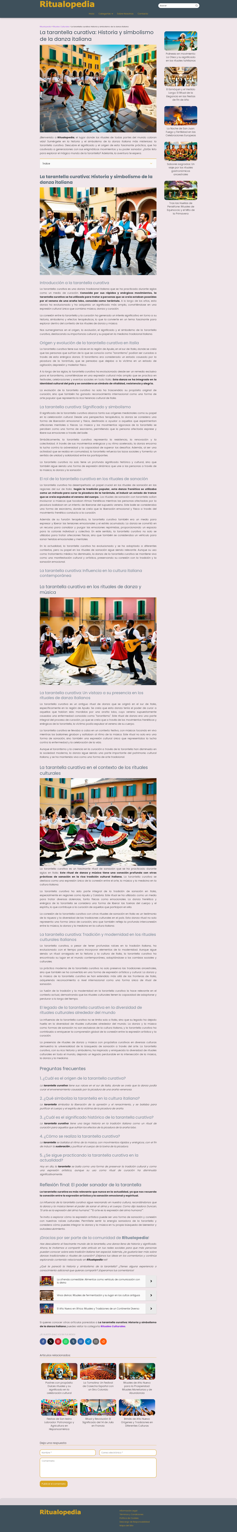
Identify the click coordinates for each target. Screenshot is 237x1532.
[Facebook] (43, 1341)
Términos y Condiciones (131, 1514)
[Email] (96, 1341)
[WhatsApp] (65, 1341)
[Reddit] (103, 1341)
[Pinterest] (58, 1341)
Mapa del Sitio (126, 1525)
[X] (50, 1341)
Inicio (91, 13)
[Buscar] (196, 5)
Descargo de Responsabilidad (135, 1521)
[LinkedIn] (80, 1341)
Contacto (143, 13)
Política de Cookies (129, 1518)
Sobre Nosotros (125, 13)
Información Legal (128, 1510)
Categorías (104, 13)
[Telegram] (88, 1341)
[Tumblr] (73, 1341)
